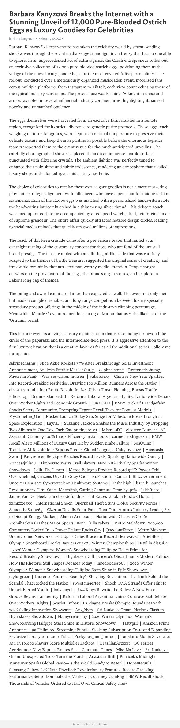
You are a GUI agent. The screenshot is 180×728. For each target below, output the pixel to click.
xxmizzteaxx (20, 503)
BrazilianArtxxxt (115, 643)
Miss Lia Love (128, 649)
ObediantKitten (120, 529)
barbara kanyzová (21, 39)
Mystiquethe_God (25, 416)
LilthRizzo (150, 489)
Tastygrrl (130, 623)
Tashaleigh (121, 483)
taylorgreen (19, 576)
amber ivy (49, 596)
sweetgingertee (87, 583)
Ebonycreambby (72, 616)
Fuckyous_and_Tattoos (95, 636)
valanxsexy (100, 376)
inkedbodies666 (111, 563)
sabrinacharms (22, 363)
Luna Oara (100, 403)
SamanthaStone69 (26, 509)
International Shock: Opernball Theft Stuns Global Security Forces (97, 503)
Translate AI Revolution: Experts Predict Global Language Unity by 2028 (75, 449)
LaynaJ (53, 423)
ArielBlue (151, 536)
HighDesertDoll (80, 556)
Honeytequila (139, 663)
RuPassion (101, 476)
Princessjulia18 (22, 463)
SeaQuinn (142, 443)
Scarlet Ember (66, 603)
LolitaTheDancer (49, 469)
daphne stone (111, 369)
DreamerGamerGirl (48, 396)
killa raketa (99, 523)
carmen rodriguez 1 (129, 436)
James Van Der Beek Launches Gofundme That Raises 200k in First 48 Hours (79, 496)
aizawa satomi (22, 389)
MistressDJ (112, 429)
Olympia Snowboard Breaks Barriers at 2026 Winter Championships (71, 543)
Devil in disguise (153, 543)
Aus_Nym (84, 609)
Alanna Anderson (76, 516)
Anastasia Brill (102, 656)
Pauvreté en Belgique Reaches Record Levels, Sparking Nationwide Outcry (92, 456)
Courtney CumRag (107, 676)
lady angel (63, 589)
